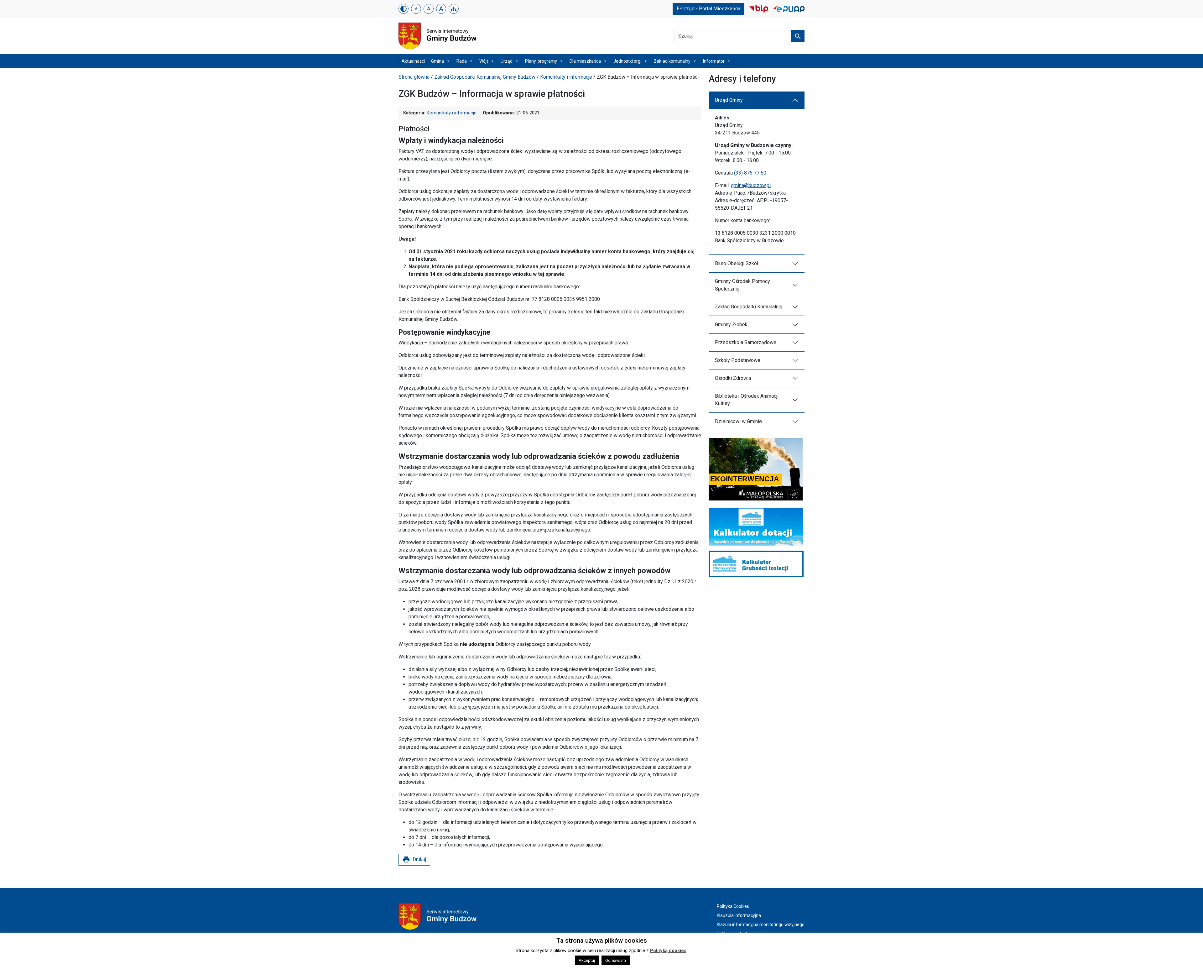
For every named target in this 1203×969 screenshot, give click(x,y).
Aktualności (413, 61)
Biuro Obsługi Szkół (736, 263)
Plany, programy (541, 61)
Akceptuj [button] (587, 960)
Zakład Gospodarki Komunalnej (748, 307)
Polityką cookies (668, 950)
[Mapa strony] (454, 9)
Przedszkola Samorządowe (745, 342)
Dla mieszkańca (585, 61)
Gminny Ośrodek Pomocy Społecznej (742, 285)
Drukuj (414, 859)
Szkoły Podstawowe (737, 360)
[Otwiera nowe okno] (758, 8)
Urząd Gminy (729, 100)
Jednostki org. (627, 61)
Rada (461, 61)
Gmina (437, 61)
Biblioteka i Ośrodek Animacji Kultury (747, 399)
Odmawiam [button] (615, 960)
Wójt (483, 61)
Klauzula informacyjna (739, 915)
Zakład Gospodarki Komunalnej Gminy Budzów (484, 77)
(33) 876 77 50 (750, 173)
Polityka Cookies (733, 906)
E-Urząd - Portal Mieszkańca (708, 9)
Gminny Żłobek (731, 324)
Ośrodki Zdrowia (733, 378)
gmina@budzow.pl (751, 185)
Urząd (507, 61)
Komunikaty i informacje (566, 77)
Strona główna (414, 77)
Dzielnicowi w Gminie (738, 421)
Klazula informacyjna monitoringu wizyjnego (761, 924)
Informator (714, 61)
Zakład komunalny (672, 61)
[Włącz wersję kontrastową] (403, 9)
